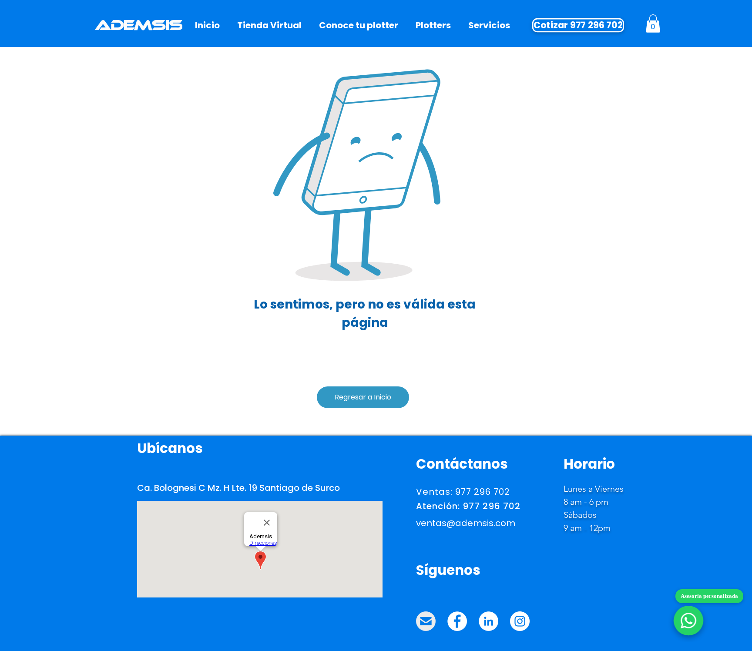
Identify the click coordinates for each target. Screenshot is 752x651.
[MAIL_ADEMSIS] (426, 621)
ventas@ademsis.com (465, 523)
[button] (653, 23)
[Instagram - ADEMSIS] (520, 621)
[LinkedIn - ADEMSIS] (488, 621)
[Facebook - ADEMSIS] (457, 621)
